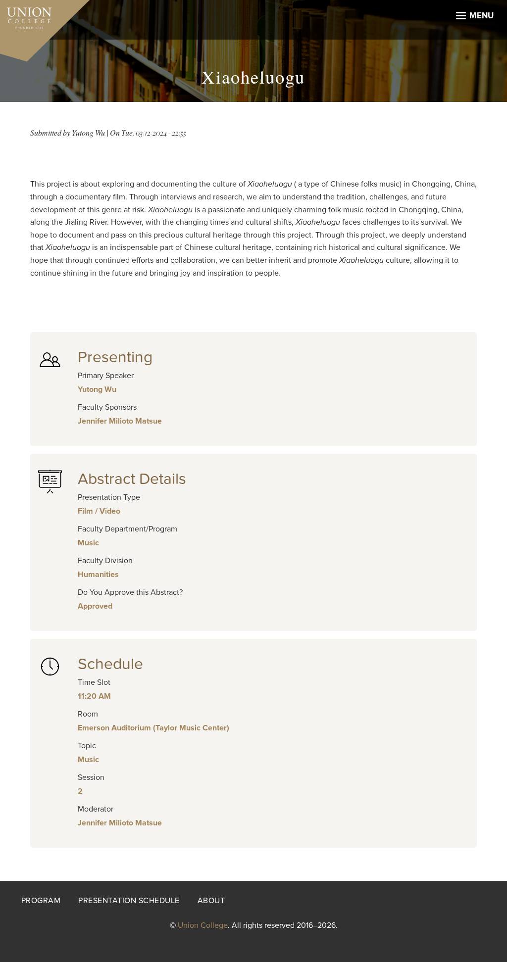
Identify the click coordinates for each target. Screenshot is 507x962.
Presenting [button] (115, 357)
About (211, 901)
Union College (203, 925)
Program (41, 901)
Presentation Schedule (129, 901)
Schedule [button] (110, 664)
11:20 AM (94, 696)
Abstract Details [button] (132, 479)
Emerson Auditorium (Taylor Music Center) (153, 728)
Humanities (98, 574)
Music (88, 543)
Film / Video (99, 511)
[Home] (25, 16)
